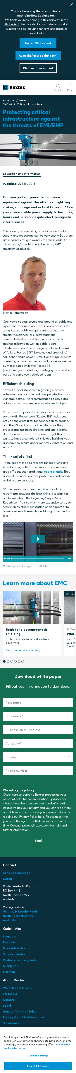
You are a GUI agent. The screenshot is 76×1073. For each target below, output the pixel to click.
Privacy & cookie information (23, 1017)
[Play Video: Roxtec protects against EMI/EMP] (38, 539)
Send (38, 840)
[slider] (37, 559)
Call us (7, 879)
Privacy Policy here (31, 816)
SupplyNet (10, 966)
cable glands (53, 471)
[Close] (71, 4)
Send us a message (16, 873)
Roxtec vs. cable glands (19, 960)
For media (10, 994)
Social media (12, 1023)
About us (8, 100)
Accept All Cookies (38, 1066)
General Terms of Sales (19, 1011)
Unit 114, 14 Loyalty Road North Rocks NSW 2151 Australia (20, 916)
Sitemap (9, 972)
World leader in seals (18, 988)
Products (9, 942)
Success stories (14, 954)
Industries (10, 936)
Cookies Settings (38, 1055)
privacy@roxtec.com (35, 825)
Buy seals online (14, 948)
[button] (4, 661)
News (22, 100)
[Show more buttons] (69, 559)
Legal (7, 1005)
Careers (8, 999)
